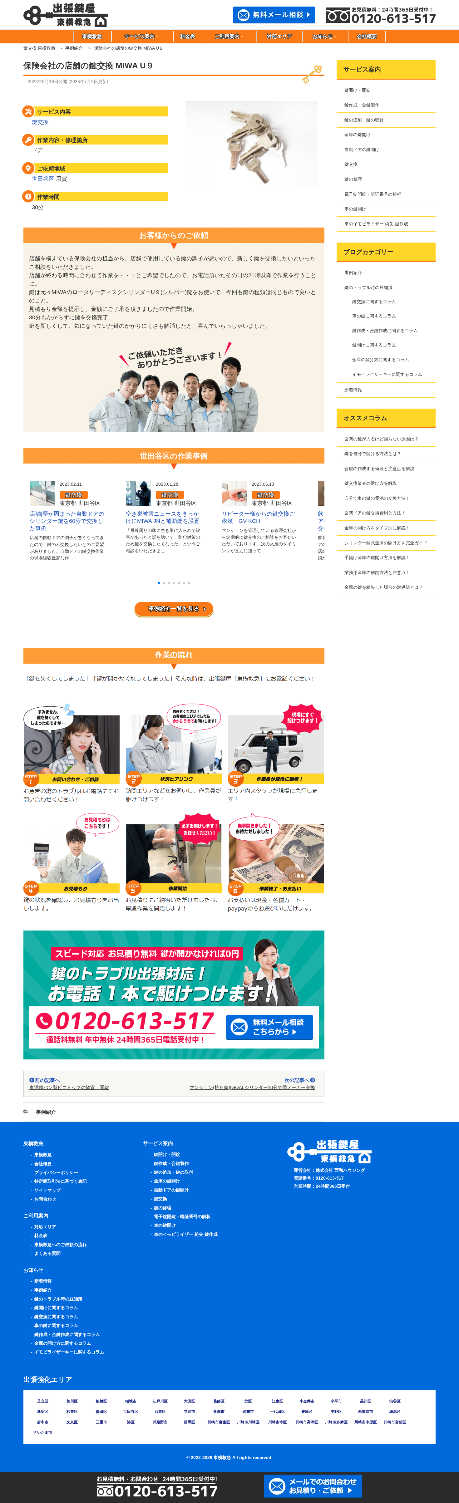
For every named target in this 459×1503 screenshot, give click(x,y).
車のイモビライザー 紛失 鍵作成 (376, 223)
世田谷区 (43, 179)
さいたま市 (42, 1432)
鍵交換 (40, 122)
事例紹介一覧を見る (174, 609)
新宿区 (42, 1411)
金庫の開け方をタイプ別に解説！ (377, 527)
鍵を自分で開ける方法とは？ (372, 453)
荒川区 (72, 1401)
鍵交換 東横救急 (39, 48)
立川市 (189, 1411)
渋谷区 (395, 1401)
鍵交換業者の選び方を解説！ (372, 483)
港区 (131, 1422)
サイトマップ (47, 1190)
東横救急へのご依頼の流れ (60, 1244)
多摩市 (219, 1411)
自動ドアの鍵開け (361, 149)
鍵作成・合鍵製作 (361, 104)
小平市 (336, 1401)
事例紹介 (74, 48)
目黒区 (189, 1422)
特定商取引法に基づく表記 (60, 1181)
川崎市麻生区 (219, 1422)
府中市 (42, 1422)
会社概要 (367, 36)
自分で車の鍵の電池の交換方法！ (377, 498)
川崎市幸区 (277, 1422)
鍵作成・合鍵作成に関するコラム (385, 330)
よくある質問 (47, 1253)
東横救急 (92, 36)
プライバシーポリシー (56, 1172)
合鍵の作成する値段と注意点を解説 (379, 468)
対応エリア (279, 36)
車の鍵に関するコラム (374, 315)
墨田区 (101, 1411)
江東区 (277, 1401)
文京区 (72, 1422)
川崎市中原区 (365, 1422)
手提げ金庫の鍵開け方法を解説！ (377, 557)
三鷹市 (101, 1422)
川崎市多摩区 (336, 1422)
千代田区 (277, 1411)
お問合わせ (45, 1198)
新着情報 (353, 389)
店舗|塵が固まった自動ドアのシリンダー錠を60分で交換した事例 (67, 521)
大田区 (189, 1401)
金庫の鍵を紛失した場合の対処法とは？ (383, 587)
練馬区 (395, 1411)
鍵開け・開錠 (357, 90)
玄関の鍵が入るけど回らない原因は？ (381, 438)
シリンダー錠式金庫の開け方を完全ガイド (385, 542)
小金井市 (306, 1401)
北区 (248, 1401)
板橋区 (101, 1401)
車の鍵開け (355, 208)
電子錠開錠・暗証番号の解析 (372, 194)
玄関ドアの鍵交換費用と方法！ (375, 512)
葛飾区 (219, 1401)
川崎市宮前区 (395, 1422)
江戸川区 (160, 1401)
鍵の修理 (353, 179)
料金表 (187, 36)
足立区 (42, 1401)
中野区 (336, 1411)
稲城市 (130, 1401)
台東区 (160, 1411)
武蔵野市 (160, 1422)
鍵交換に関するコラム (374, 301)
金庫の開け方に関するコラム (380, 359)
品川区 (365, 1401)
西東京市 (365, 1411)
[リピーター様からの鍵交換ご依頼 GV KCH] (234, 502)
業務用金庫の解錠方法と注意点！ (377, 572)
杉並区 (72, 1411)
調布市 (248, 1411)
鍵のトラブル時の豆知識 (368, 287)
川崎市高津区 (307, 1422)
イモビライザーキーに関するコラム (387, 374)
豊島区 (307, 1411)
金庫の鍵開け (357, 134)
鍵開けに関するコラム (374, 344)
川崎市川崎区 (248, 1422)
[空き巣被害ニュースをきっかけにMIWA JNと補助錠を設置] (138, 502)
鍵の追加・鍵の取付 (364, 119)
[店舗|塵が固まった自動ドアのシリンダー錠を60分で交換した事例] (42, 502)
